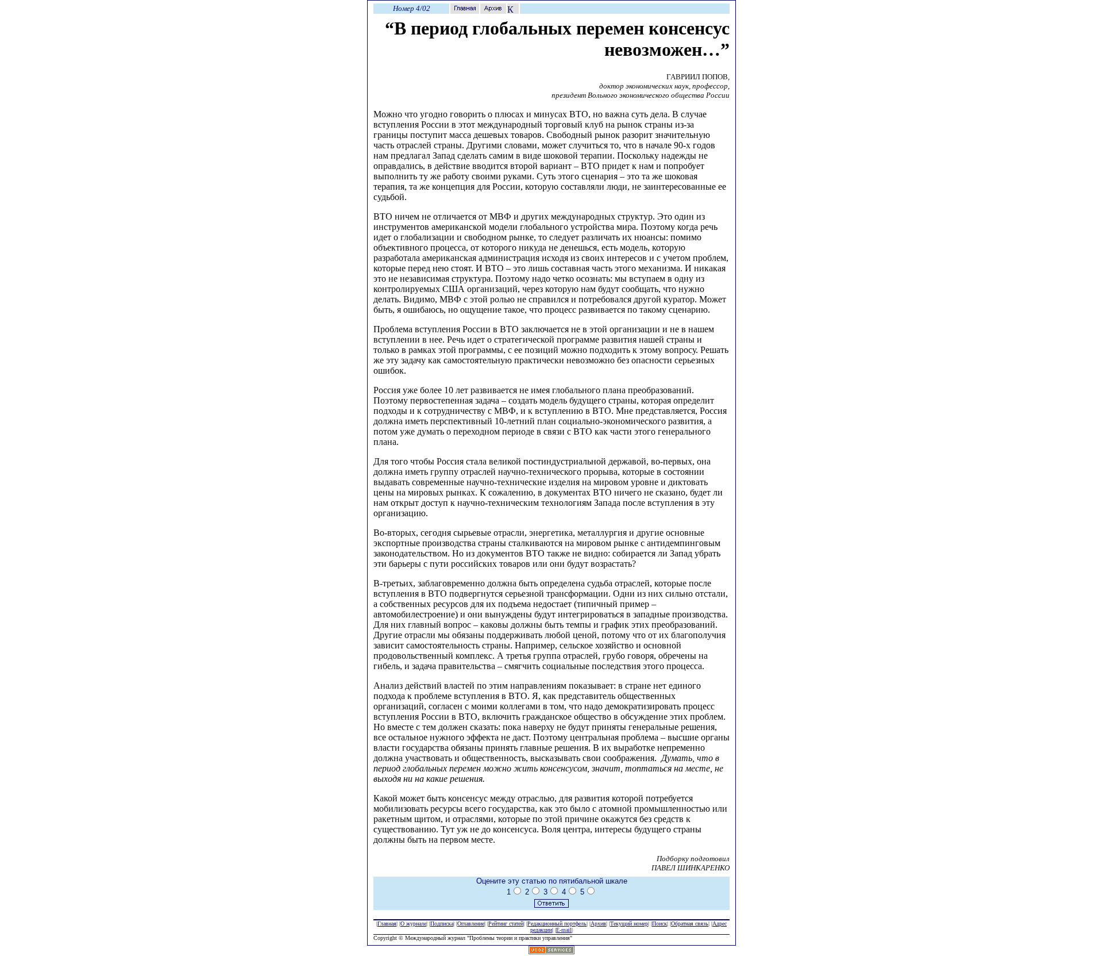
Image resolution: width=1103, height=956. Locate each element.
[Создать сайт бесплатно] (551, 951)
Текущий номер (629, 923)
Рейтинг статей (505, 923)
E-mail (564, 930)
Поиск (659, 923)
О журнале (413, 923)
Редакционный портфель (557, 923)
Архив (598, 923)
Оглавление (470, 923)
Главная (386, 923)
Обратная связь (689, 923)
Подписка (441, 923)
